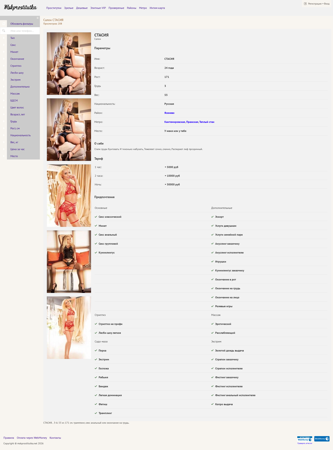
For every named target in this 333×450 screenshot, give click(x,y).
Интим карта (157, 8)
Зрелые (68, 8)
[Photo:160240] (69, 63)
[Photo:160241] (69, 129)
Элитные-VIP (98, 8)
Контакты (55, 437)
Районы (131, 8)
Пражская (192, 122)
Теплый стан (206, 122)
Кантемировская (174, 122)
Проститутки (53, 8)
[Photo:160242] (69, 195)
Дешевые (82, 8)
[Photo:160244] (69, 327)
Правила (8, 437)
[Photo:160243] (69, 261)
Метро (143, 8)
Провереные (116, 8)
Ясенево (169, 112)
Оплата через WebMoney (32, 437)
